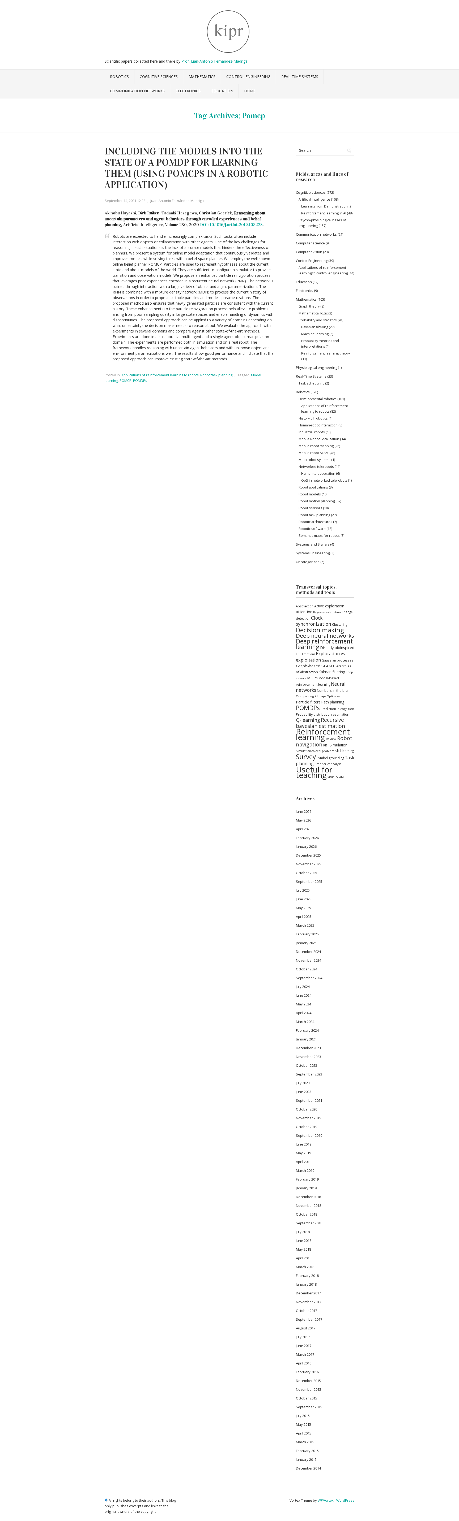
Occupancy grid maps (311, 696)
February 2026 (307, 837)
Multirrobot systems (314, 459)
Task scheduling (311, 383)
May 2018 (303, 1249)
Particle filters (308, 702)
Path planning (332, 702)
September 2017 (309, 1319)
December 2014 (308, 1468)
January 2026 (306, 846)
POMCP (125, 380)
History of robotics (313, 418)
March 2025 (305, 925)
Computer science (310, 243)
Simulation (338, 744)
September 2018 (309, 1223)
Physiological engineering (316, 367)
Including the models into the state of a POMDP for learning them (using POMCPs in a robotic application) (186, 168)
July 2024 (303, 986)
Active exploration (329, 605)
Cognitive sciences (159, 76)
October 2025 (306, 872)
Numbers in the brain (334, 690)
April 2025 (303, 916)
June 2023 (303, 1091)
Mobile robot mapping (316, 445)
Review (331, 739)
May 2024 (303, 1004)
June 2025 (303, 899)
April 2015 (303, 1433)
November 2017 (308, 1301)
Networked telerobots (316, 466)
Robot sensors (310, 507)
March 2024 (305, 1021)
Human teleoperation (318, 473)
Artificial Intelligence (314, 199)
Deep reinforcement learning (324, 644)
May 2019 (303, 1153)
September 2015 (309, 1407)
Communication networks (137, 90)
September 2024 (309, 977)
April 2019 (303, 1161)
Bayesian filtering (314, 327)
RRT (326, 745)
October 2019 (306, 1126)
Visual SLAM (336, 777)
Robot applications (313, 487)
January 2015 (306, 1459)
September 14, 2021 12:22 (125, 200)
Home (249, 90)
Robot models (310, 494)
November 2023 (308, 1056)
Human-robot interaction (318, 425)
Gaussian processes (337, 660)
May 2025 (303, 907)
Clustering (339, 624)
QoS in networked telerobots (324, 480)
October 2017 (306, 1310)
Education (222, 90)
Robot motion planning (317, 501)
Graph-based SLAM (314, 665)
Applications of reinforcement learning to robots (160, 375)
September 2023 (309, 1074)
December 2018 (308, 1196)
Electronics (188, 90)
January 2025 (306, 942)
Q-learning (308, 720)
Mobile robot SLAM (314, 452)
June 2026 (303, 811)
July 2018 (303, 1231)
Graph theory (309, 306)
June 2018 (303, 1240)
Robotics (119, 76)
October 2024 (306, 969)
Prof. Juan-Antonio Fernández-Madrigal (214, 61)
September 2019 (309, 1135)
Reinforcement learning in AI (323, 213)
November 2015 (308, 1389)
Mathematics (202, 76)
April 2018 (303, 1258)
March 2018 (305, 1266)
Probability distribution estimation (322, 714)
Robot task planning (216, 375)
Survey (306, 756)
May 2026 (303, 820)
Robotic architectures (315, 521)
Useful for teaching (314, 772)
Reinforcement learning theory (325, 353)
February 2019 (307, 1179)
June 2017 (303, 1345)
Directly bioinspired (337, 647)
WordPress (345, 1500)
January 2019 (306, 1188)
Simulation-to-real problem (315, 751)
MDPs (312, 677)
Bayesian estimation (327, 612)
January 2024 (306, 1039)
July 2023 (303, 1083)
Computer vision (309, 251)
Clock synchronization (313, 621)
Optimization (336, 696)
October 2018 (306, 1214)
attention (304, 611)
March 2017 (305, 1354)
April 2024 (303, 1012)
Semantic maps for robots (319, 535)
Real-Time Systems (299, 76)
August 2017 (305, 1328)
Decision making (320, 630)
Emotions (308, 654)
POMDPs (140, 380)
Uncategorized (308, 561)
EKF (298, 653)
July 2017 (303, 1336)
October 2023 (306, 1065)
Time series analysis (327, 764)
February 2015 (307, 1450)
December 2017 (308, 1293)
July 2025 (303, 890)
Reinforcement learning (323, 734)
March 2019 (305, 1170)
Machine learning (315, 334)
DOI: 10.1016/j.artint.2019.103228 (231, 224)
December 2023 (308, 1047)
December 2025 (308, 855)
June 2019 (303, 1144)
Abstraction (304, 606)
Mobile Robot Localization (319, 439)
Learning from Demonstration (324, 206)
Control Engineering (248, 76)
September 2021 (309, 1100)
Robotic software (312, 528)
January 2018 (306, 1284)
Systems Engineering (313, 553)
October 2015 (306, 1398)
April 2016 (303, 1363)
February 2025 (307, 934)
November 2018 (308, 1205)
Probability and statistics (318, 320)
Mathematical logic (313, 313)
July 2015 (303, 1415)
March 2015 (305, 1442)
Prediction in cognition (337, 709)
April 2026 (303, 829)
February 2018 (307, 1275)
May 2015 (303, 1424)
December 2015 (308, 1380)
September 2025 (309, 881)
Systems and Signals (312, 544)
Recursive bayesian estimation (320, 722)
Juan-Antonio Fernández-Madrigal (177, 200)
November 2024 (308, 960)
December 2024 (308, 951)
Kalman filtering (332, 671)
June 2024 (303, 995)
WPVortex (326, 1500)
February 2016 (307, 1371)
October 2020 (306, 1109)
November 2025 (308, 864)
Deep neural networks (325, 635)
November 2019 (308, 1118)
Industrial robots (312, 432)
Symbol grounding (330, 758)
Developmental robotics (318, 398)
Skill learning (344, 751)
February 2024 (307, 1030)
